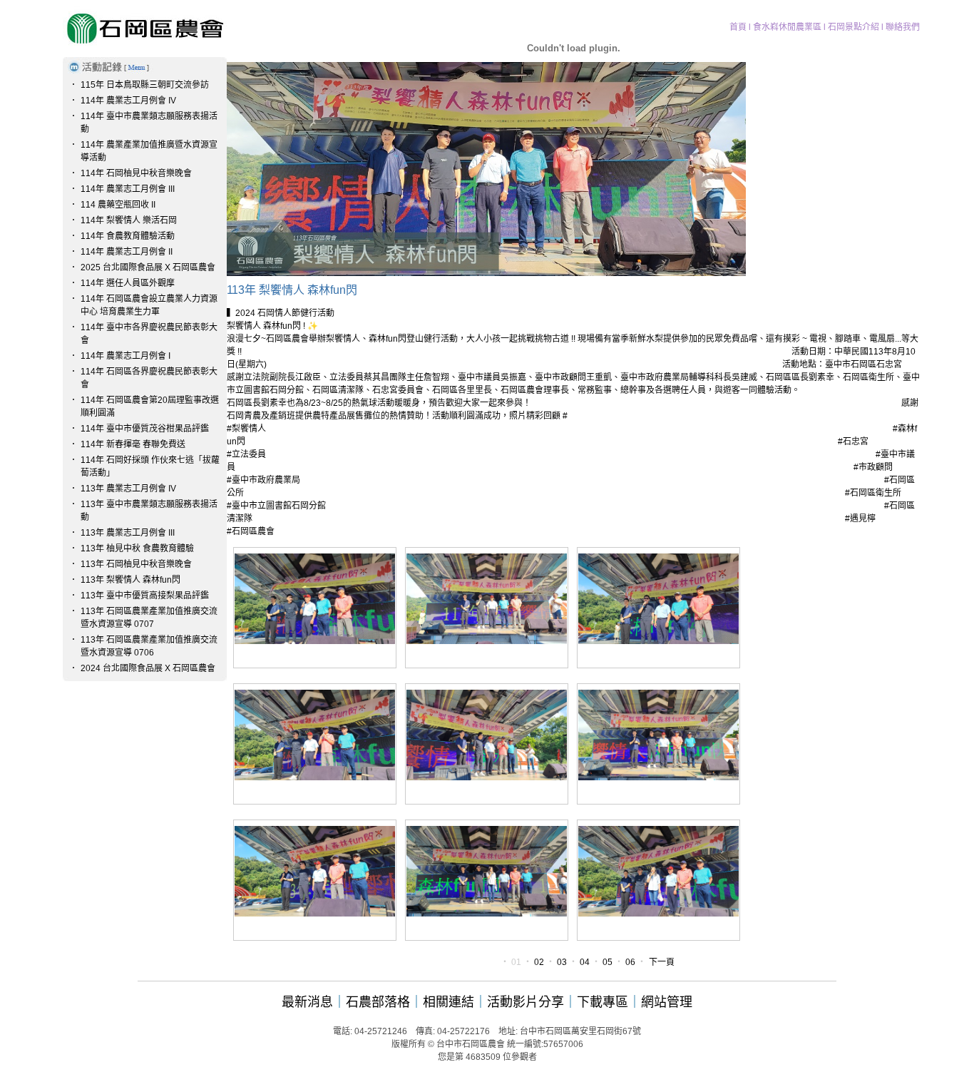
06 (630, 962)
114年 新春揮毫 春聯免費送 (133, 444)
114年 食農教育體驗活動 (128, 236)
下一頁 (662, 962)
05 (607, 962)
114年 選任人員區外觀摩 (128, 283)
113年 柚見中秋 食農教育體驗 (137, 548)
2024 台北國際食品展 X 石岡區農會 (148, 668)
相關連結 (448, 1002)
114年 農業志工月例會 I (125, 356)
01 (516, 962)
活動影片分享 (525, 1002)
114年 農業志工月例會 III (128, 189)
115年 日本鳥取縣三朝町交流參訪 (145, 85)
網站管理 (666, 1002)
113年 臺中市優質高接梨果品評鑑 (145, 596)
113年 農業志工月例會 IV (128, 489)
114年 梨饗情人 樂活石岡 (129, 220)
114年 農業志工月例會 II (127, 252)
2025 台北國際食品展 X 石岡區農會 (148, 267)
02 (539, 962)
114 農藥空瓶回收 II (118, 205)
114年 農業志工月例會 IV (128, 101)
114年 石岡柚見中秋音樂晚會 (136, 173)
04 (585, 962)
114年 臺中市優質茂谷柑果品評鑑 (145, 429)
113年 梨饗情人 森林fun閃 (130, 580)
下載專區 (602, 1002)
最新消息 (307, 1002)
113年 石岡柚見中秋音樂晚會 (136, 564)
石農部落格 (378, 1002)
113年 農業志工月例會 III (128, 533)
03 (562, 962)
